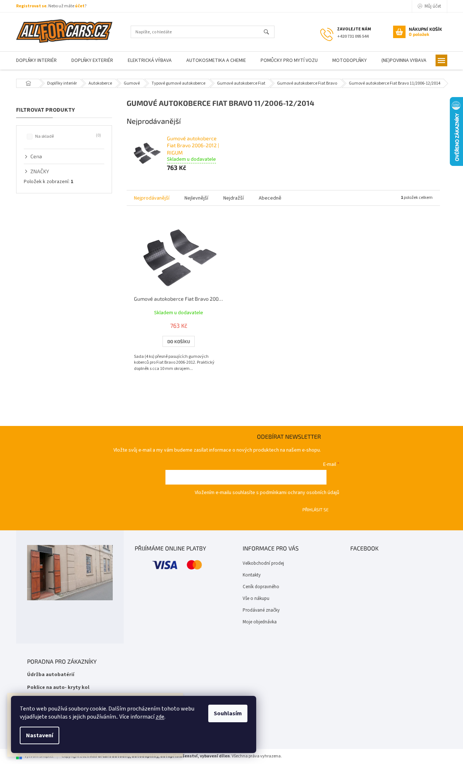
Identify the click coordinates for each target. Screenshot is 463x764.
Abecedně (270, 198)
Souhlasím (228, 713)
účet (80, 6)
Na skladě (67, 136)
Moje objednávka (260, 622)
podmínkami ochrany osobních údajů (299, 492)
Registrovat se (31, 6)
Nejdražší (233, 198)
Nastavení (39, 735)
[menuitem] (36, 61)
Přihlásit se (315, 509)
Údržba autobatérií (50, 674)
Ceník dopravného (261, 586)
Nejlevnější (196, 198)
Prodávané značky (261, 610)
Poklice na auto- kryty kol (58, 687)
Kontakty (252, 575)
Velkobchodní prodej (263, 563)
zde (160, 717)
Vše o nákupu (256, 598)
